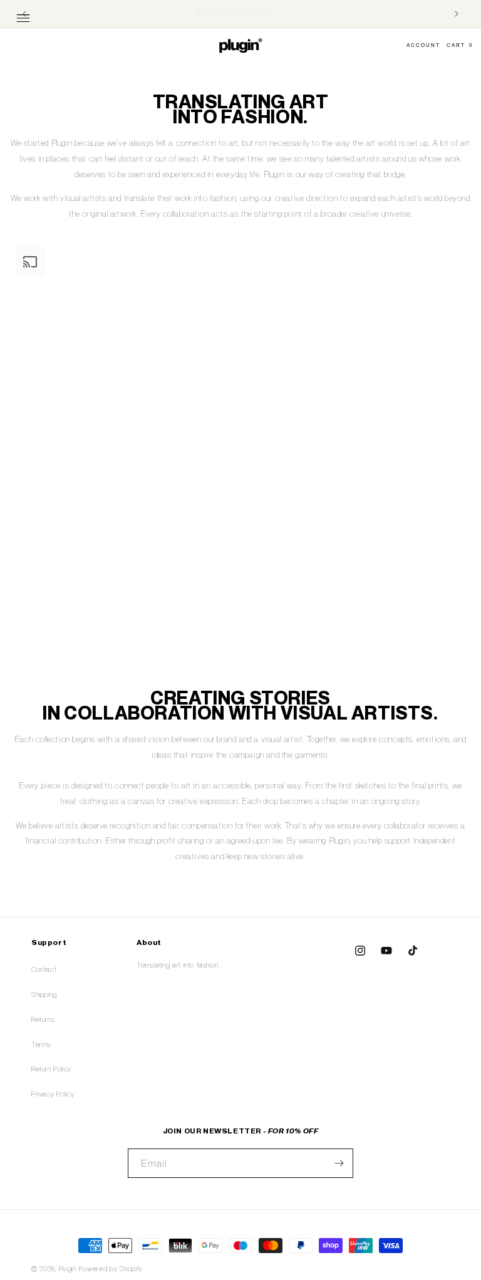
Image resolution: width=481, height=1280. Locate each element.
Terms (41, 1044)
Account (423, 44)
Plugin (67, 1268)
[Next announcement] (456, 14)
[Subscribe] (339, 1163)
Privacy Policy (52, 1094)
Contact (43, 969)
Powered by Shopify (111, 1268)
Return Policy (51, 1069)
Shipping (44, 994)
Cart (460, 44)
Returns (42, 1019)
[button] (23, 18)
